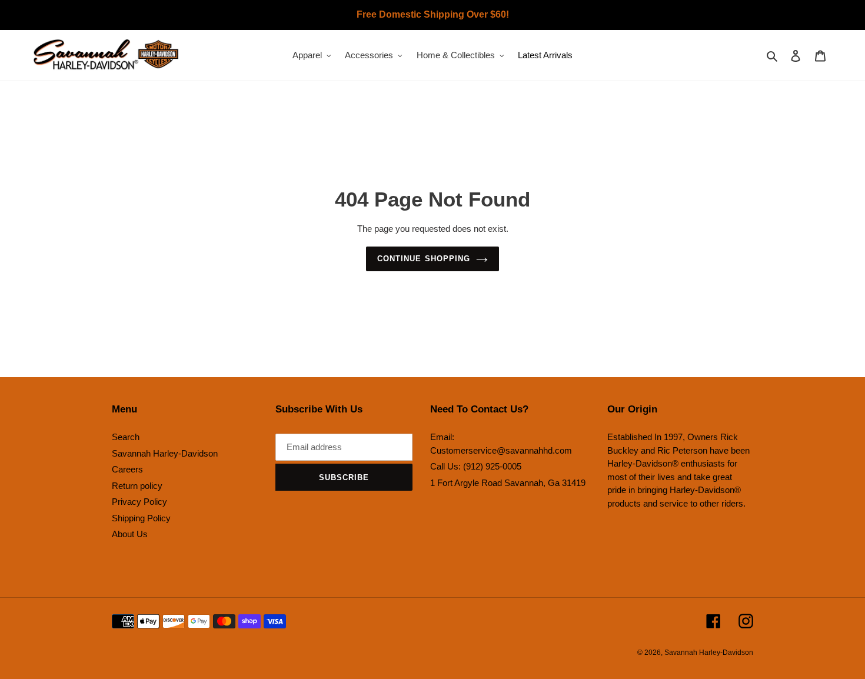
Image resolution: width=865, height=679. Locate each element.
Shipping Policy (141, 518)
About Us (130, 534)
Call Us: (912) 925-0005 (475, 466)
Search (125, 437)
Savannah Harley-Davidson (165, 453)
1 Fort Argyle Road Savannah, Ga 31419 (507, 483)
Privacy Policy (139, 502)
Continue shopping (423, 258)
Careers (127, 469)
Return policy (137, 486)
